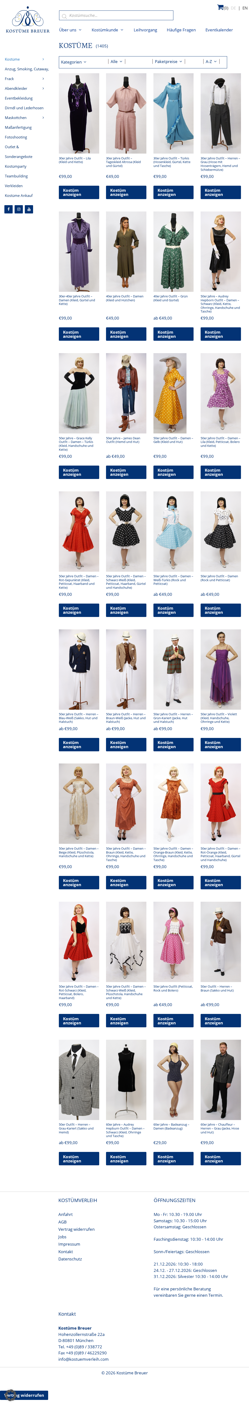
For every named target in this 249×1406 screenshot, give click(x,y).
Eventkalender (219, 30)
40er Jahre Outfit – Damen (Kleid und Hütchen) (124, 298)
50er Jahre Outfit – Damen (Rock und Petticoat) (219, 578)
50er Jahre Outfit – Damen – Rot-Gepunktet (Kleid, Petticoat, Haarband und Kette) (79, 582)
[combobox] (116, 61)
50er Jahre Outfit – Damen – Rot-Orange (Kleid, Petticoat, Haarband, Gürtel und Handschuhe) (220, 854)
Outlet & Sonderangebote (18, 151)
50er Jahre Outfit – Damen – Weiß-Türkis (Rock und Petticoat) (173, 580)
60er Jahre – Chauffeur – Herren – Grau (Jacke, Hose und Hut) (220, 1128)
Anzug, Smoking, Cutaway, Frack (27, 73)
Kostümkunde (105, 30)
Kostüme (12, 59)
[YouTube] (29, 209)
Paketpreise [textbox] (166, 61)
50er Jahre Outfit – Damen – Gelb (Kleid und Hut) (173, 440)
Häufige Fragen (181, 30)
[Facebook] (8, 209)
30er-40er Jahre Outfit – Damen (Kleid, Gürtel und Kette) (77, 300)
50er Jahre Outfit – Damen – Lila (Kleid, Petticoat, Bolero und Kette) (220, 442)
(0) (225, 8)
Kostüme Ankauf (19, 195)
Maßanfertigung (18, 127)
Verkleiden (14, 185)
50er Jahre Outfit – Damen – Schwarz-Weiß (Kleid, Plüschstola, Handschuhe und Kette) (126, 992)
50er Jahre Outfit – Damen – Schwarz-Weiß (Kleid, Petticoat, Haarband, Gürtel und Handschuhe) (126, 582)
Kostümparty (16, 166)
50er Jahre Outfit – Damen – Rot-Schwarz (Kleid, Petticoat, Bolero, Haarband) (79, 992)
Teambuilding (16, 176)
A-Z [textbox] (209, 61)
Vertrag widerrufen (76, 1229)
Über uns (67, 30)
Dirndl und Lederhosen (24, 107)
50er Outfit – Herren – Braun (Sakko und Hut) (217, 988)
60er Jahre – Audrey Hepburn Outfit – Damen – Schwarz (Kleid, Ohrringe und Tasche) (125, 1130)
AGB (62, 1222)
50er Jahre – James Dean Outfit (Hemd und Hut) (123, 440)
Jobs (62, 1237)
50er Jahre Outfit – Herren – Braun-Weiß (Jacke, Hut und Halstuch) (126, 718)
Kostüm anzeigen (72, 192)
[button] (10, 1395)
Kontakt (65, 1251)
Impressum (69, 1244)
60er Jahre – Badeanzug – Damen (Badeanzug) (171, 1126)
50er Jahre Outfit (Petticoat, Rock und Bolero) (173, 988)
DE (233, 8)
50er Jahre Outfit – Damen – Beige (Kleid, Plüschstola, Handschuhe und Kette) (79, 852)
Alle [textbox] (114, 61)
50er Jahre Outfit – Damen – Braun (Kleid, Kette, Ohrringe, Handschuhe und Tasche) (126, 854)
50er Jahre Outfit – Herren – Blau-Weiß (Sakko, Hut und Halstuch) (78, 718)
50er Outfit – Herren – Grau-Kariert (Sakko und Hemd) (76, 1128)
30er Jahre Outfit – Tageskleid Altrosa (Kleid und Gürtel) (123, 162)
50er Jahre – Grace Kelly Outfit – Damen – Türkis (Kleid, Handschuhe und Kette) (76, 444)
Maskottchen (16, 117)
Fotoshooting (16, 137)
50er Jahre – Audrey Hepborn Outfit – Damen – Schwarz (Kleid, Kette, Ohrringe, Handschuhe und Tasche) (220, 303)
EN (245, 8)
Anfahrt (65, 1214)
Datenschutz (70, 1259)
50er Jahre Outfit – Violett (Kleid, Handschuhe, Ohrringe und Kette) (219, 718)
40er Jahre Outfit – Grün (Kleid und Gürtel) (170, 298)
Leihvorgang (145, 30)
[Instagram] (19, 209)
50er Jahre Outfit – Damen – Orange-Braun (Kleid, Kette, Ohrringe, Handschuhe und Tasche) (173, 854)
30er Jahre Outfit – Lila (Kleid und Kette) (75, 160)
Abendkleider (16, 88)
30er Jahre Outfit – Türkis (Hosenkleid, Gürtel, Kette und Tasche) (171, 162)
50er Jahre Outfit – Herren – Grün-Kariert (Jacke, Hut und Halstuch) (173, 718)
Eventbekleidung (19, 98)
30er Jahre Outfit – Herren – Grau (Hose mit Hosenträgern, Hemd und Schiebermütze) (220, 164)
